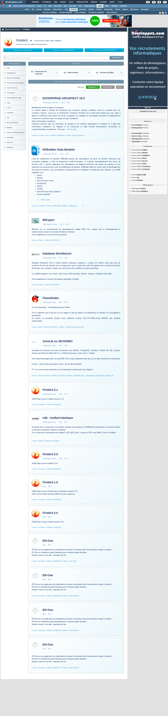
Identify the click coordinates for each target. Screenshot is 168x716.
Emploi (93, 2)
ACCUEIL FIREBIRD (50, 13)
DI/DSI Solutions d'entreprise (24, 6)
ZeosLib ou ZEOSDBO (58, 341)
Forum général (139, 150)
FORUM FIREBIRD (65, 13)
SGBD (100, 6)
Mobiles (114, 6)
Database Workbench (57, 253)
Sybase (125, 9)
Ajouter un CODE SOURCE (104, 50)
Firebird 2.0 (50, 513)
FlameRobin (51, 298)
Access (39, 9)
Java (65, 6)
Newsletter (82, 2)
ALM (49, 6)
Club (119, 2)
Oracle (117, 9)
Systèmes (123, 6)
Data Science (57, 9)
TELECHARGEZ (111, 13)
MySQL (91, 9)
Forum (139, 175)
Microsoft (57, 6)
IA (45, 6)
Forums (35, 2)
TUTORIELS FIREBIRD (96, 13)
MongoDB (145, 9)
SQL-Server (134, 9)
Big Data (47, 9)
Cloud (39, 6)
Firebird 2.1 (50, 389)
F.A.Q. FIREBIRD (80, 13)
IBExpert (48, 220)
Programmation (89, 6)
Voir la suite (71, 129)
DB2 (66, 9)
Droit (112, 2)
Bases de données (12, 29)
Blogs (63, 2)
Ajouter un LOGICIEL (23, 50)
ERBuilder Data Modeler (59, 149)
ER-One (48, 540)
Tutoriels (46, 2)
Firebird (73, 9)
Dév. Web (72, 6)
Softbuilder (73, 206)
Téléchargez (139, 189)
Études (103, 2)
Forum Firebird (140, 153)
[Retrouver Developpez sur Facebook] (166, 13)
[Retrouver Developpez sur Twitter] (163, 13)
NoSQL (98, 9)
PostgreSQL (108, 9)
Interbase (140, 133)
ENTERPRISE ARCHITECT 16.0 (64, 98)
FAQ (55, 2)
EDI (80, 6)
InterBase (82, 9)
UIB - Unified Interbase (58, 417)
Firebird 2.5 (50, 454)
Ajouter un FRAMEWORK (63, 50)
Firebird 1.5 (50, 482)
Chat (71, 2)
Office (107, 6)
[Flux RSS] (160, 13)
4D (33, 9)
